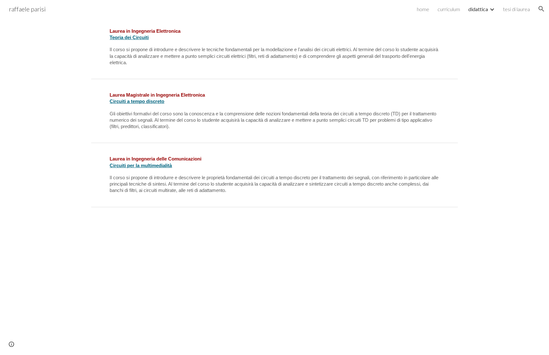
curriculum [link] (448, 9)
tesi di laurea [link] (516, 9)
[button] (541, 9)
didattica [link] (478, 9)
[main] (274, 46)
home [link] (423, 9)
